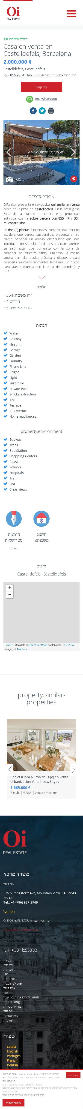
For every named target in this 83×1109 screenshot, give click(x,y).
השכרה (8, 965)
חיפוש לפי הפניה (13, 983)
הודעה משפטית (29, 930)
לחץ (6, 974)
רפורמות (8, 1020)
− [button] (9, 595)
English (12, 1051)
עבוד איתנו (10, 978)
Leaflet (9, 645)
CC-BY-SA (68, 645)
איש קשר (9, 988)
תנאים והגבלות (11, 930)
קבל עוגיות (73, 1075)
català (11, 1046)
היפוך (6, 992)
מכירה (7, 960)
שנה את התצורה (13, 1102)
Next (72, 152)
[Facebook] (33, 111)
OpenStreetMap (37, 645)
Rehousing (11, 1002)
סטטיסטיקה (10, 1015)
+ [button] (9, 588)
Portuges (14, 1056)
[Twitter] (42, 111)
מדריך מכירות (12, 1006)
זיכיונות (8, 969)
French (12, 1060)
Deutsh (12, 1065)
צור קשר (41, 87)
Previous (9, 152)
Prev (10, 770)
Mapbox (22, 649)
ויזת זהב (8, 1011)
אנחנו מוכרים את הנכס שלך (21, 997)
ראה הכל (9, 911)
